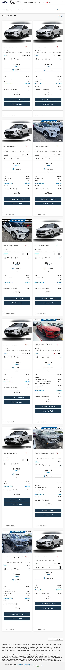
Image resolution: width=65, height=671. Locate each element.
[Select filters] (59, 16)
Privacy (21, 664)
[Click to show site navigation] (62, 2)
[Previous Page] (49, 639)
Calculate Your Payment (17, 100)
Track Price (18, 70)
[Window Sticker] (29, 59)
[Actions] (28, 47)
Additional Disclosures (28, 664)
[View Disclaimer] (18, 59)
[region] (17, 84)
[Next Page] (52, 639)
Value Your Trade (17, 104)
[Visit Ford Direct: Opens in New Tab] (40, 665)
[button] (30, 32)
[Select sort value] (61, 16)
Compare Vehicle (10, 115)
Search (58, 9)
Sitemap (18, 664)
